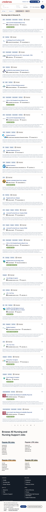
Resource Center (29, 484)
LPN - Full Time (10, 293)
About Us (5, 490)
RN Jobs (11, 442)
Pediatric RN (4, 451)
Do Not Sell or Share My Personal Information (14, 509)
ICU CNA (3, 463)
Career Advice (6, 484)
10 (30, 425)
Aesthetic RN (4, 445)
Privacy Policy (5, 509)
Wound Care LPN (28, 451)
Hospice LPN (27, 448)
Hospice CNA (4, 467)
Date (27, 11)
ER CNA (3, 470)
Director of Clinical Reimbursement (15, 85)
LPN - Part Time (10, 344)
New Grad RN (4, 446)
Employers (28, 480)
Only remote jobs (36, 7)
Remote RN (4, 449)
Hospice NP (27, 463)
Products (27, 482)
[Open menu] (42, 2)
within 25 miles (20, 11)
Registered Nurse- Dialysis (13, 198)
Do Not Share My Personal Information (32, 494)
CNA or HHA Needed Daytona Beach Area (17, 243)
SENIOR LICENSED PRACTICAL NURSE (16, 180)
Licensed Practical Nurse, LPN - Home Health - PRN (19, 55)
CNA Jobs (11, 460)
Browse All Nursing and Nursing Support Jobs (14, 433)
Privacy (27, 492)
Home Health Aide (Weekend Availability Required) (19, 394)
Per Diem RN (4, 452)
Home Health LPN (28, 446)
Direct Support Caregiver (12, 377)
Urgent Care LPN (28, 449)
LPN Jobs (34, 442)
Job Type (4, 11)
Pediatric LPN (27, 445)
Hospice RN (4, 448)
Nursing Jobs (6, 482)
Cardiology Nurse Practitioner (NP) (15, 40)
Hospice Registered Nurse (13, 150)
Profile (4, 480)
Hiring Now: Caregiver (12, 360)
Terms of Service (29, 490)
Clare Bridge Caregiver (12, 278)
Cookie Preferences (30, 497)
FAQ (4, 492)
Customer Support (7, 494)
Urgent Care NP (27, 467)
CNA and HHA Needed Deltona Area (15, 22)
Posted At (11, 11)
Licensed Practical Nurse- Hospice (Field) (16, 213)
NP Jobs (34, 460)
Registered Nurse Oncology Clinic (15, 260)
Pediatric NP (27, 464)
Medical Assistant (10, 135)
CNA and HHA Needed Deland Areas (15, 118)
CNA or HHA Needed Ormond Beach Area (17, 100)
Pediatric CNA (4, 464)
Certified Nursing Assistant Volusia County (17, 70)
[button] (23, 25)
